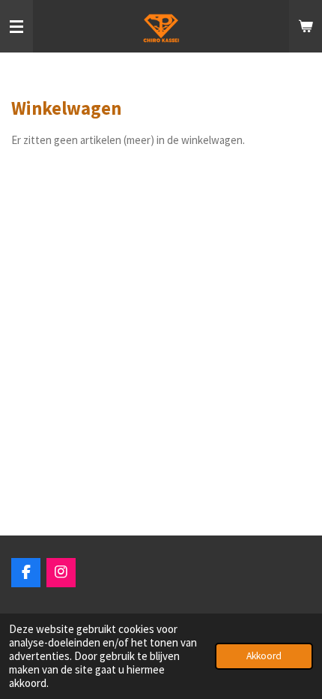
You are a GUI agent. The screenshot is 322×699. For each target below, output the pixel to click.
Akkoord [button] (264, 656)
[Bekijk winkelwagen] (305, 26)
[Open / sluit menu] (16, 26)
